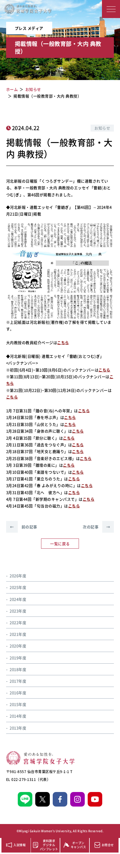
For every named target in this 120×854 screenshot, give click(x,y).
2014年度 (18, 716)
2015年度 (18, 704)
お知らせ (102, 128)
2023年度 (18, 611)
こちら (63, 342)
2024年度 (18, 599)
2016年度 (18, 692)
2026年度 (18, 575)
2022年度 (18, 622)
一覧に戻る (60, 543)
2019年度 (18, 657)
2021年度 (18, 634)
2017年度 (18, 681)
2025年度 (18, 587)
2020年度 (18, 646)
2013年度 (18, 728)
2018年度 (18, 669)
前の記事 (23, 526)
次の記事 (96, 526)
